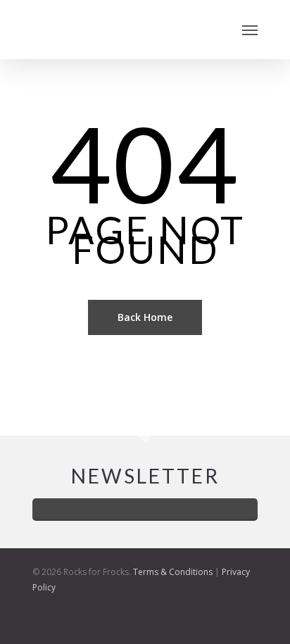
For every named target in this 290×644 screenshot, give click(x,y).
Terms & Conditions (173, 572)
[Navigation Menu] (250, 30)
